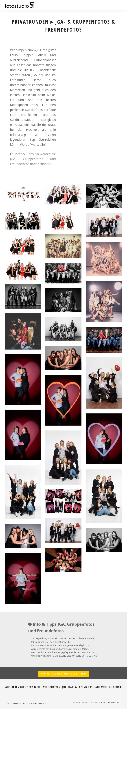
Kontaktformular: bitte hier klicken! (63, 673)
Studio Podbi (80, 703)
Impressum (114, 703)
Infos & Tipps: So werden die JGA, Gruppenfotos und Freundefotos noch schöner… (33, 159)
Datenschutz (98, 703)
